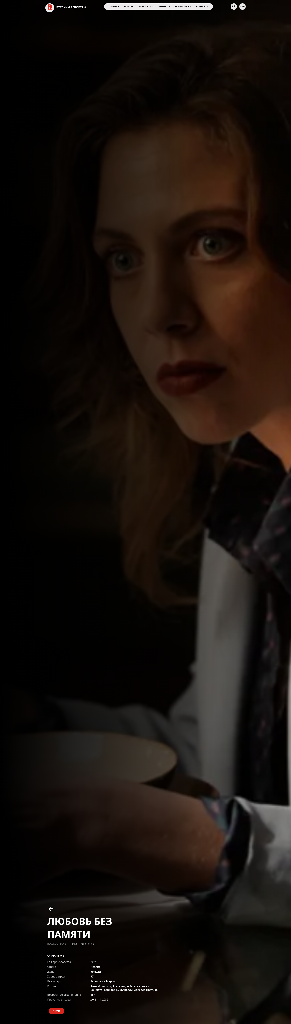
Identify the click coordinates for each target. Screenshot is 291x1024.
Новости (164, 6)
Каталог (129, 6)
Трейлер (56, 1011)
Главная (114, 6)
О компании (183, 6)
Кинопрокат (147, 6)
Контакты (202, 6)
